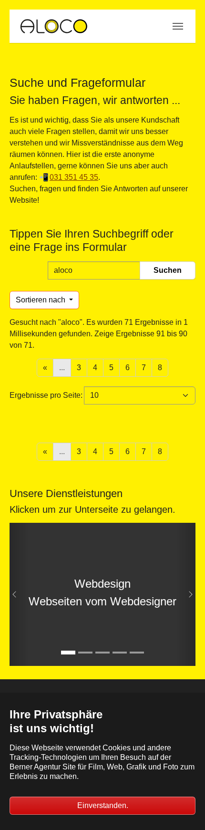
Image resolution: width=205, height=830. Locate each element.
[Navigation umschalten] (178, 26)
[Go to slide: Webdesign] (68, 652)
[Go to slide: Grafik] (102, 652)
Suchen (168, 270)
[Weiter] (185, 594)
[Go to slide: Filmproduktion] (85, 652)
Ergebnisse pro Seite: (46, 395)
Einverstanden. (102, 805)
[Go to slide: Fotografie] (120, 652)
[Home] (53, 26)
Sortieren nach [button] (41, 300)
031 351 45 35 (74, 177)
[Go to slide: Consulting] (137, 652)
